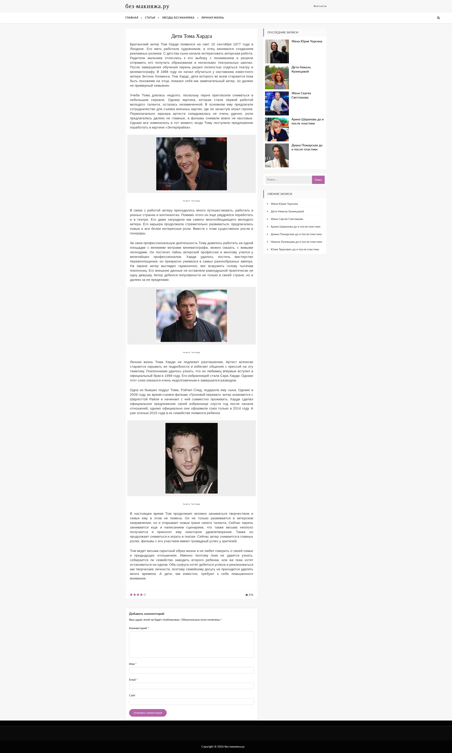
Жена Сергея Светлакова (301, 95)
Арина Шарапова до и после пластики (308, 121)
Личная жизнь (212, 18)
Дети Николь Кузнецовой (301, 69)
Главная (131, 18)
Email (133, 679)
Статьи (150, 18)
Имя (132, 664)
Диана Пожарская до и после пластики (307, 147)
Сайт (132, 695)
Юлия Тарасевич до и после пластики (295, 249)
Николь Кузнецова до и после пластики (296, 241)
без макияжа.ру (147, 6)
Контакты (320, 6)
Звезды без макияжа (178, 18)
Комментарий (139, 628)
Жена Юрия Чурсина (307, 41)
